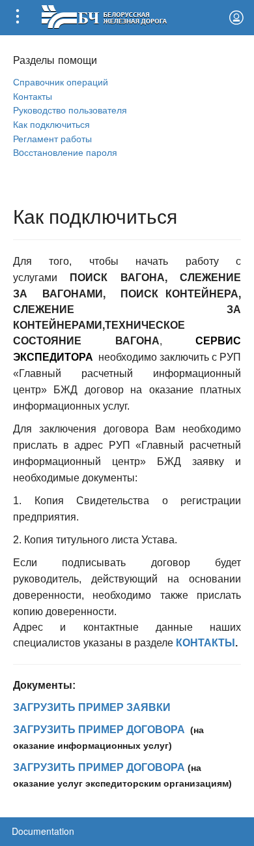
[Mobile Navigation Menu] (17, 17)
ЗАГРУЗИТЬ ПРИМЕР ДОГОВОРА (99, 729)
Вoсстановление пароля (65, 152)
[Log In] (236, 17)
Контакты (32, 95)
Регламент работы (52, 138)
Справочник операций (60, 81)
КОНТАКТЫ (205, 642)
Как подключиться (51, 123)
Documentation (43, 831)
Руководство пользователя (70, 109)
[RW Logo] (104, 15)
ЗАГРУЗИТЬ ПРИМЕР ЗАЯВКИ (92, 707)
